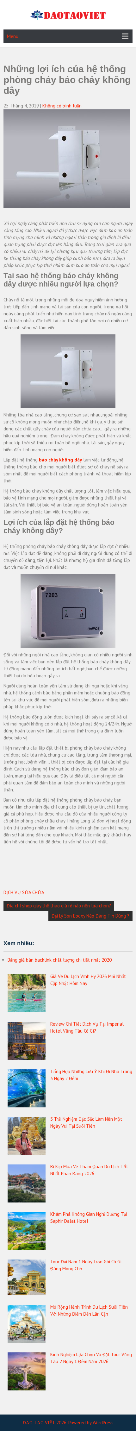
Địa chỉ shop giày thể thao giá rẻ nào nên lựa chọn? (59, 906)
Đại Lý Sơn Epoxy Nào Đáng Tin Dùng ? (90, 916)
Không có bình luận (62, 106)
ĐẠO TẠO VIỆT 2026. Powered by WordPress (68, 1423)
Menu (12, 36)
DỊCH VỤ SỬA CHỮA (23, 892)
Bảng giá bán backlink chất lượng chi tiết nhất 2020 (60, 960)
